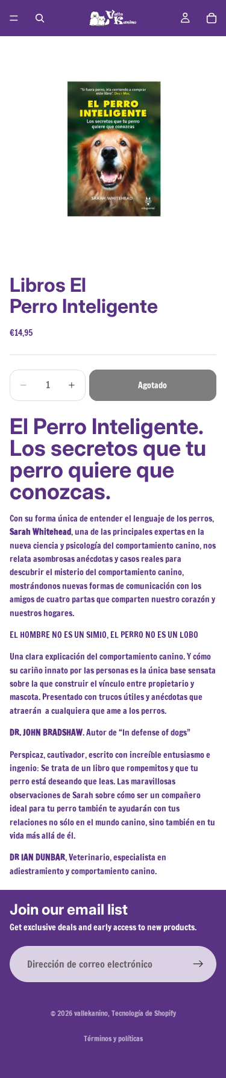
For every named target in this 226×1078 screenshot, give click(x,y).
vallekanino (91, 1013)
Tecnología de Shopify (143, 1013)
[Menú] (14, 18)
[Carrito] (211, 18)
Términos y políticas (113, 1038)
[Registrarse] (198, 964)
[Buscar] (40, 18)
